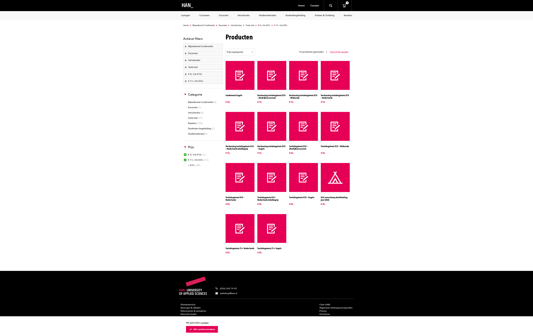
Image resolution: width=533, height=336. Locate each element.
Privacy (323, 311)
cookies (204, 322)
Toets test (249, 25)
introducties (236, 25)
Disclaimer (324, 314)
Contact (314, 5)
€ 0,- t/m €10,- (264, 25)
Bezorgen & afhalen (191, 307)
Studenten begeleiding (201, 128)
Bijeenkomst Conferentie (203, 25)
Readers (195, 123)
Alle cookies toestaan (204, 329)
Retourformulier (189, 314)
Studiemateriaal (197, 133)
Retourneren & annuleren (193, 311)
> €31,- (193, 165)
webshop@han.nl (228, 293)
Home (301, 5)
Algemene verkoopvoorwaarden (335, 307)
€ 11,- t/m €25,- (198, 160)
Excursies (222, 25)
